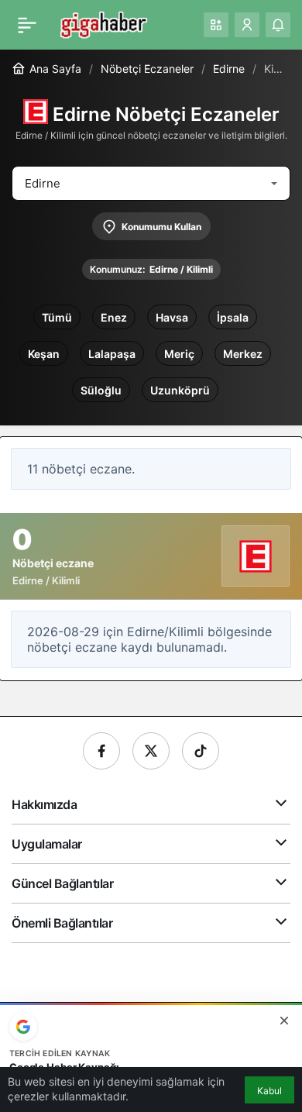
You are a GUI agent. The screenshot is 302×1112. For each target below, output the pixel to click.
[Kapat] (284, 1020)
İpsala (233, 317)
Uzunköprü (180, 390)
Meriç (179, 353)
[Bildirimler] (278, 24)
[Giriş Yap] (247, 24)
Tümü (57, 317)
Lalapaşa (112, 353)
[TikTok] (200, 750)
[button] (216, 24)
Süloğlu (101, 390)
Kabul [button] (269, 1091)
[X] (151, 750)
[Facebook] (101, 750)
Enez (114, 317)
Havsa (172, 317)
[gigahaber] (103, 23)
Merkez (243, 353)
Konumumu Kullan (161, 226)
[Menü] (27, 24)
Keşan (44, 353)
